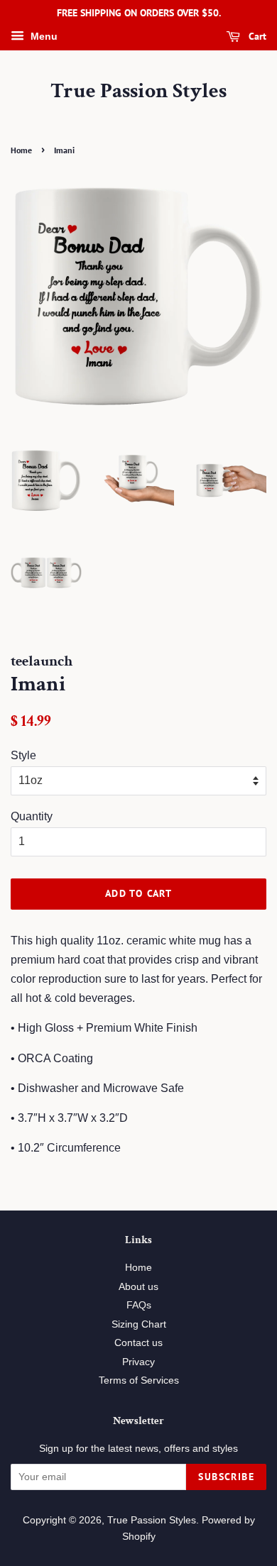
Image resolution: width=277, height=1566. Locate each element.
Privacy (138, 1362)
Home (21, 150)
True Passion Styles (138, 91)
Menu (43, 36)
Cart (256, 36)
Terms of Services (139, 1380)
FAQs (138, 1305)
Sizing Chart (139, 1324)
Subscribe (226, 1476)
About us (138, 1286)
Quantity (32, 816)
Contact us (138, 1343)
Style (23, 755)
